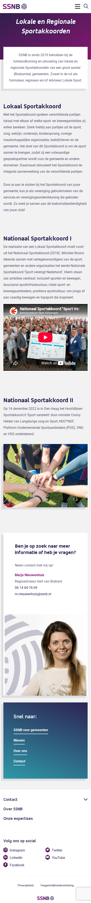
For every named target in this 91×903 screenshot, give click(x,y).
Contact (19, 761)
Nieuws (19, 740)
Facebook (17, 865)
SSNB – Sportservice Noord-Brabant (45, 898)
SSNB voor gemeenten (31, 730)
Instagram (17, 850)
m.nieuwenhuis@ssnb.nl (33, 594)
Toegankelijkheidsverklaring (57, 885)
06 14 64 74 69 (26, 588)
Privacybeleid (25, 885)
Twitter (57, 850)
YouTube (58, 858)
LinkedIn (16, 858)
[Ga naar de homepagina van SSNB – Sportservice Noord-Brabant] (15, 6)
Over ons (20, 751)
